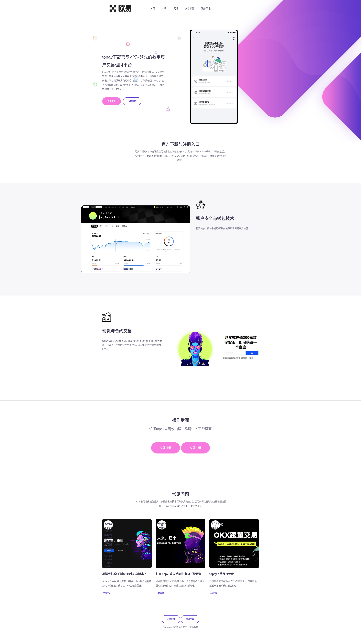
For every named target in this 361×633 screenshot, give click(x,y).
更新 (175, 8)
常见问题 (213, 592)
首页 (152, 8)
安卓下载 (189, 8)
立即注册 (132, 101)
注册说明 (160, 592)
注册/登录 (206, 8)
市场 (164, 8)
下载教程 (106, 592)
